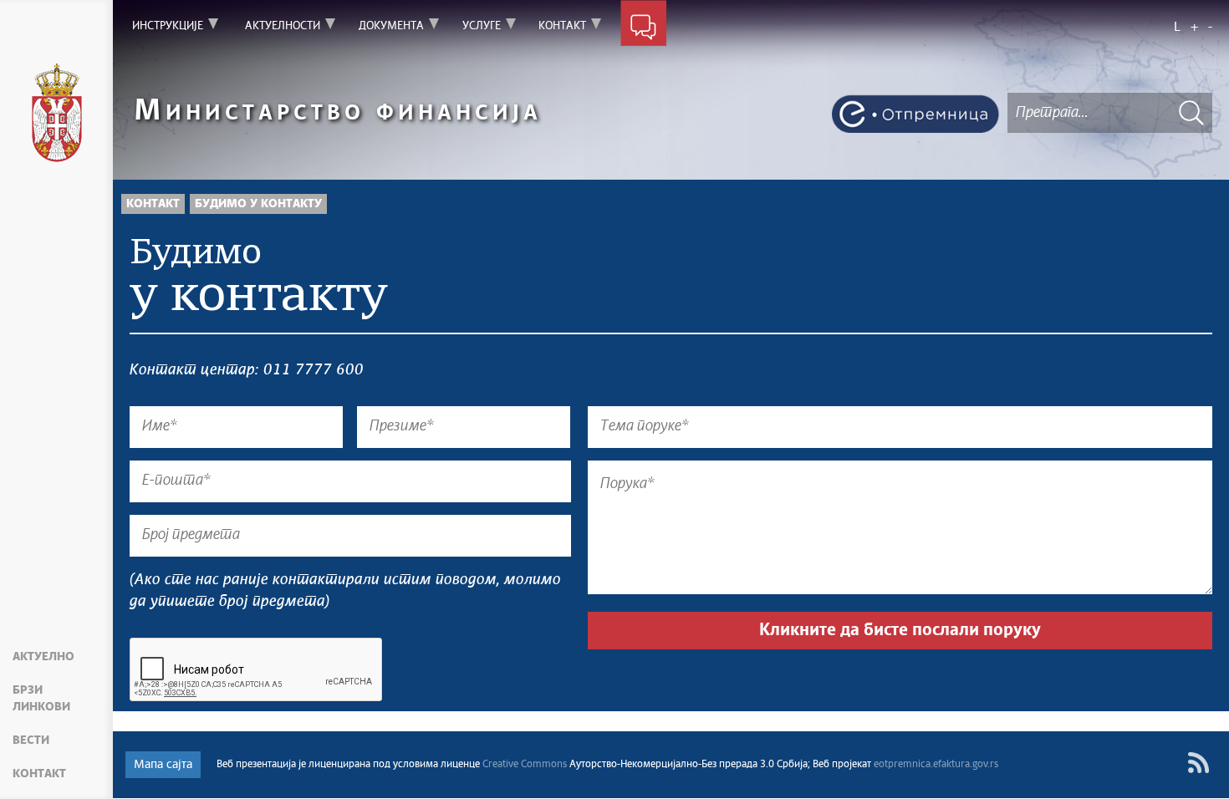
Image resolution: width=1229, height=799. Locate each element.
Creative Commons (524, 765)
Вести (31, 740)
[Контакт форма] (643, 26)
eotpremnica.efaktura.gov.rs (936, 765)
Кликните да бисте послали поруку (900, 630)
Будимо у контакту (258, 204)
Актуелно (43, 657)
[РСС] (1198, 762)
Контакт (39, 774)
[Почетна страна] (57, 113)
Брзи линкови (41, 698)
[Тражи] (1191, 112)
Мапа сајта (163, 765)
